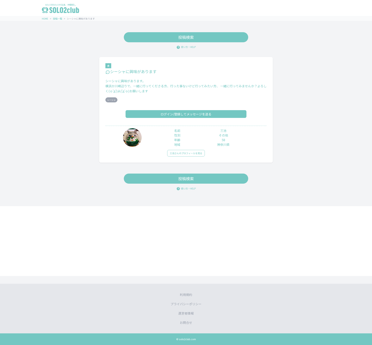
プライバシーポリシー (186, 304)
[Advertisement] (186, 241)
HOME (45, 18)
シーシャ (111, 99)
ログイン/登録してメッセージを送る (186, 114)
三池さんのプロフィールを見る (186, 153)
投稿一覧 (57, 18)
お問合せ (186, 322)
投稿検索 (186, 37)
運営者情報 (186, 313)
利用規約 (186, 294)
